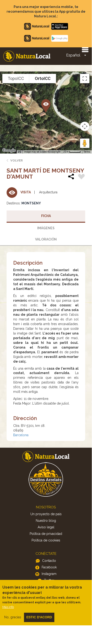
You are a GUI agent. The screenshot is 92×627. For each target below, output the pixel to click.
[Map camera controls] (84, 126)
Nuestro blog (46, 520)
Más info (8, 607)
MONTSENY (31, 203)
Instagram (49, 574)
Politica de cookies (46, 540)
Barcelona (20, 435)
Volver (16, 160)
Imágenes (46, 228)
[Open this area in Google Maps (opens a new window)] (9, 150)
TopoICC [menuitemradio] (16, 78)
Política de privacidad (46, 534)
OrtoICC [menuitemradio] (43, 78)
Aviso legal (46, 527)
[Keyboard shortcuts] (19, 152)
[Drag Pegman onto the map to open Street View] (84, 143)
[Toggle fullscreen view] (84, 78)
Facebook (49, 567)
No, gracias (12, 617)
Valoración (46, 239)
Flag (81, 177)
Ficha (46, 216)
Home (26, 56)
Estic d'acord (39, 617)
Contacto (49, 561)
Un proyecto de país (46, 514)
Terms (87, 151)
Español (73, 55)
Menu (84, 49)
